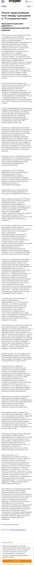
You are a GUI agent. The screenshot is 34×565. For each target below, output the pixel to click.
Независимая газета (18, 530)
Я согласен (17, 561)
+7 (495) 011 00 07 (7, 542)
